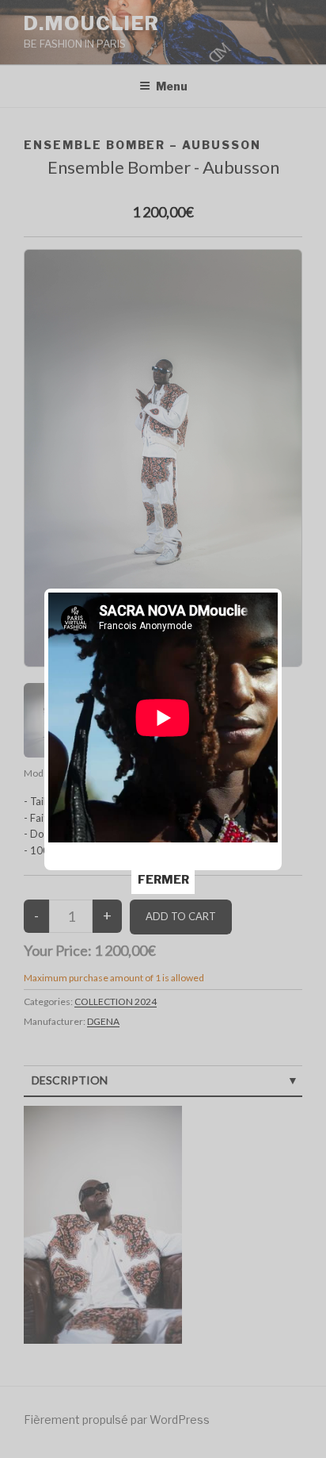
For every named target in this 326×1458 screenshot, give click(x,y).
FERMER (163, 880)
